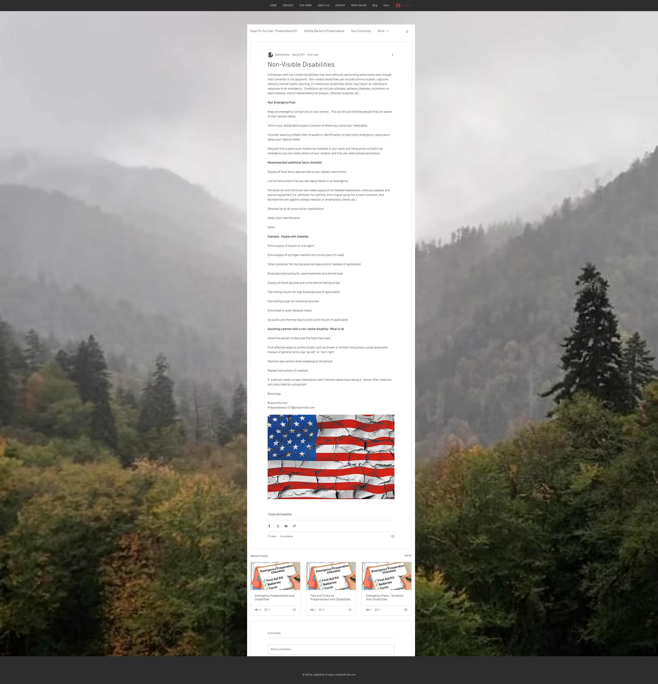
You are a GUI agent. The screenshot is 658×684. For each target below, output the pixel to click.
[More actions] (392, 55)
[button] (407, 31)
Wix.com (351, 674)
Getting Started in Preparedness (324, 31)
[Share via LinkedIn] (286, 526)
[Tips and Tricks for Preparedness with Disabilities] (331, 576)
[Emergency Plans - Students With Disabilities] (386, 576)
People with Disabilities (279, 514)
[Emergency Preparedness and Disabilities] (275, 576)
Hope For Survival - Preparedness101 (274, 31)
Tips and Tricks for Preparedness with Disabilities (330, 597)
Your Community (361, 31)
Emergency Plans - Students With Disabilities (385, 597)
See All (408, 555)
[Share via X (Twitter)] (277, 526)
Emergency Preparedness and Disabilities (274, 597)
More (381, 31)
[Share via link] (294, 526)
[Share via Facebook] (269, 526)
